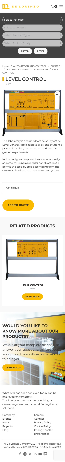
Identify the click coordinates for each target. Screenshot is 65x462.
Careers (39, 414)
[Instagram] (25, 453)
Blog (5, 430)
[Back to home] (20, 6)
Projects (7, 426)
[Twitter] (30, 453)
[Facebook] (20, 453)
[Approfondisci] (32, 259)
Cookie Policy (42, 426)
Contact (39, 418)
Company (8, 414)
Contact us (13, 367)
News (5, 422)
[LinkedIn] (35, 453)
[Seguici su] (45, 453)
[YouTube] (40, 453)
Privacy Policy (42, 422)
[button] (61, 6)
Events (6, 418)
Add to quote (18, 205)
